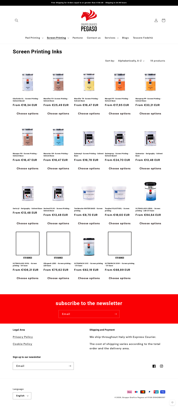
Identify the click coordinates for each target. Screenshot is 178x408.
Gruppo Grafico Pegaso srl (134, 397)
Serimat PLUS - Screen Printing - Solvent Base (57, 210)
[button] (16, 20)
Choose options (27, 113)
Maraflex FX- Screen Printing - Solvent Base (56, 100)
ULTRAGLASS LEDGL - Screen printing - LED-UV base (148, 210)
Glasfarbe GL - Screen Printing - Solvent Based (26, 100)
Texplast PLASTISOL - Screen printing (117, 210)
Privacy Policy (23, 337)
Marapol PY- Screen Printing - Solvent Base (117, 100)
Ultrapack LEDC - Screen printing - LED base (58, 264)
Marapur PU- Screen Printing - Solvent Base (25, 155)
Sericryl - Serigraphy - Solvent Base (27, 208)
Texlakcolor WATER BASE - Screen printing (88, 210)
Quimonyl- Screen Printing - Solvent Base (88, 155)
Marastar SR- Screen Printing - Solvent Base (56, 155)
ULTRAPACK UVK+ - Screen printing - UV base (119, 264)
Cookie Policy (22, 344)
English (20, 395)
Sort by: (110, 60)
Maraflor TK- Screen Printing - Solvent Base (86, 100)
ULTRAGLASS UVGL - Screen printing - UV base (25, 264)
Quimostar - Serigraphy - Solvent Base (149, 155)
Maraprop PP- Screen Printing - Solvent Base (148, 100)
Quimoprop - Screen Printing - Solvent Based (117, 155)
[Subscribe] (115, 314)
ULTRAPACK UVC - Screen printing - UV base (88, 264)
